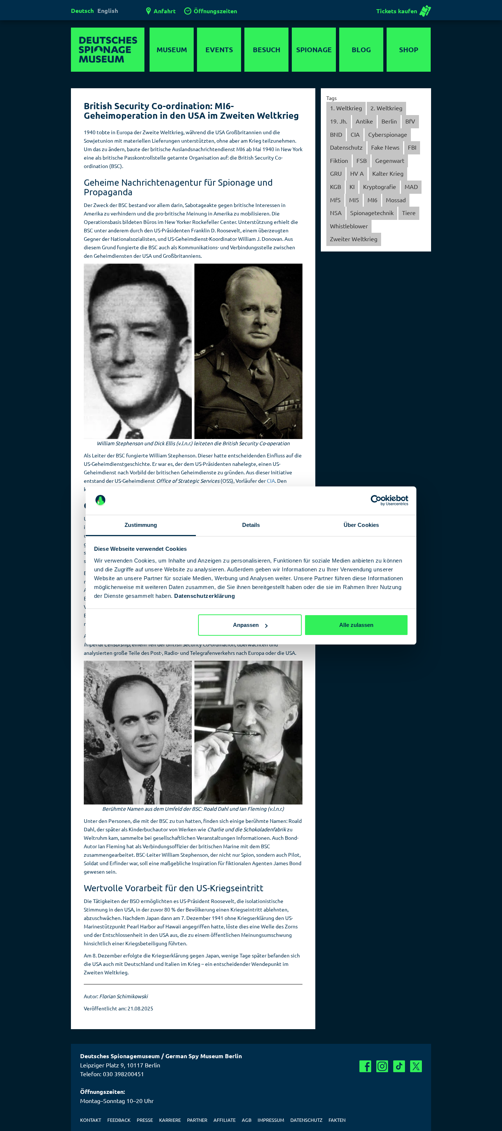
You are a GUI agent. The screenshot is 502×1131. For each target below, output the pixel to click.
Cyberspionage (387, 134)
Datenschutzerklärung (204, 596)
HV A (357, 173)
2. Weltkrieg (386, 107)
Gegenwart (389, 160)
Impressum (271, 1120)
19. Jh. (338, 121)
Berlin (389, 121)
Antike (364, 121)
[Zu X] (416, 1066)
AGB (246, 1120)
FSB (361, 160)
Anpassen (246, 625)
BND (336, 134)
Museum (172, 49)
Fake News (385, 147)
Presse (145, 1120)
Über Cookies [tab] (361, 525)
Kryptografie (379, 186)
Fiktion (339, 160)
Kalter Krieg (388, 173)
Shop (408, 49)
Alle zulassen (356, 625)
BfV (410, 121)
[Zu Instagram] (382, 1066)
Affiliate (225, 1120)
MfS (335, 199)
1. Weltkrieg (346, 107)
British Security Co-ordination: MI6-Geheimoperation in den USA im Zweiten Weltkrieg (191, 110)
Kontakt (90, 1120)
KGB (335, 186)
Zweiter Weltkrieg (353, 238)
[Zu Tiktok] (399, 1066)
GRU (336, 173)
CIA (355, 134)
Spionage (314, 49)
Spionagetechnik (372, 212)
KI (352, 186)
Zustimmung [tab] (141, 525)
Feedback (118, 1120)
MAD (411, 186)
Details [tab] (251, 525)
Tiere (409, 212)
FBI (412, 147)
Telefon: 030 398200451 (112, 1073)
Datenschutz (346, 147)
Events (219, 49)
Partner (197, 1120)
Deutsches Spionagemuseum (107, 50)
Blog (361, 49)
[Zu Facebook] (365, 1066)
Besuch (266, 49)
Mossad (396, 199)
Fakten (337, 1120)
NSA (336, 212)
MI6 (372, 199)
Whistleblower (349, 225)
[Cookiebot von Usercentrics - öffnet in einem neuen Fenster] (376, 500)
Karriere (170, 1120)
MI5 (354, 199)
